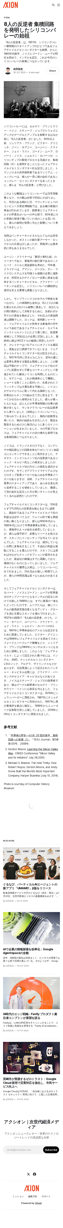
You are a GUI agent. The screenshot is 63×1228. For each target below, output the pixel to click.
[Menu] (58, 4)
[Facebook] (34, 1174)
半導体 (7, 17)
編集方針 (32, 1196)
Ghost (38, 1203)
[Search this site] (53, 4)
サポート (46, 1196)
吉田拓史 (18, 68)
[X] (28, 1174)
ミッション (18, 1196)
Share (52, 70)
